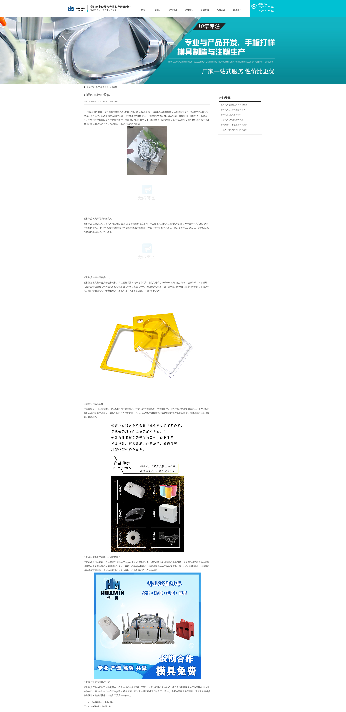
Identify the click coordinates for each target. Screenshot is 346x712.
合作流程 (221, 10)
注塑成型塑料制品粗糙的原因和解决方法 (103, 557)
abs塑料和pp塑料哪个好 (101, 706)
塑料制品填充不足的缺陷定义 (98, 218)
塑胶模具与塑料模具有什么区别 (234, 105)
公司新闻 (205, 10)
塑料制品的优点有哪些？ (231, 115)
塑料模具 (173, 10)
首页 (143, 10)
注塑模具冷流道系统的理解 (97, 682)
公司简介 (156, 10)
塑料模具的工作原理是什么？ (233, 110)
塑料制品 (189, 10)
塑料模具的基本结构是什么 (97, 277)
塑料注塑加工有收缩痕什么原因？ (235, 125)
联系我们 (237, 10)
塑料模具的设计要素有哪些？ (103, 702)
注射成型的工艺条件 (93, 404)
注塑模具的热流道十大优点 (232, 120)
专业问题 (113, 87)
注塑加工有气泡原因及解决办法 (234, 130)
